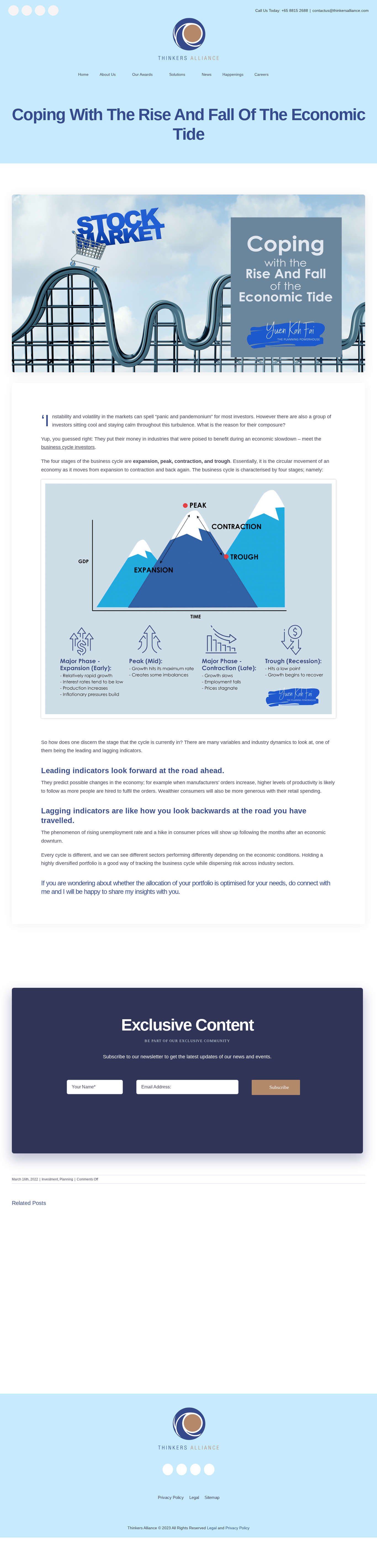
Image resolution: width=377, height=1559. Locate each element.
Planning (66, 1179)
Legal (194, 1497)
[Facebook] (168, 1469)
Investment (50, 1179)
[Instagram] (181, 1469)
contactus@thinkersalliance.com (340, 10)
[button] (286, 74)
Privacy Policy (171, 1497)
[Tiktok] (209, 1469)
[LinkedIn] (195, 1469)
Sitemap (212, 1497)
